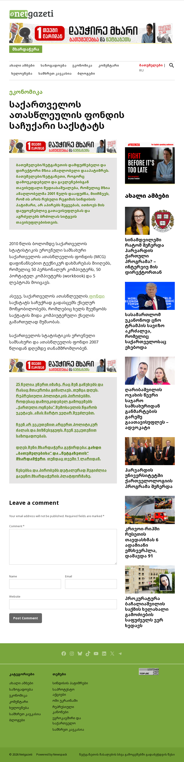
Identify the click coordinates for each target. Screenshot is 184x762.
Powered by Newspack (51, 754)
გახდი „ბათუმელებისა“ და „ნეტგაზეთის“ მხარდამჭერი (58, 453)
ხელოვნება (21, 73)
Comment (16, 526)
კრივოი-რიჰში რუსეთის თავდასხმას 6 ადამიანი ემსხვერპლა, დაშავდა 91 (142, 542)
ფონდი (96, 296)
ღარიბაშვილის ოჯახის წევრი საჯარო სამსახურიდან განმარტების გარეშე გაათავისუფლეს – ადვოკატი (147, 408)
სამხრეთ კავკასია (55, 73)
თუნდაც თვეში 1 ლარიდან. (74, 458)
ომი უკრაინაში (65, 700)
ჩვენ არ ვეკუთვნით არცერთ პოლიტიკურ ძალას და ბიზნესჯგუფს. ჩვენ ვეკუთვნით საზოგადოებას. (57, 430)
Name (13, 576)
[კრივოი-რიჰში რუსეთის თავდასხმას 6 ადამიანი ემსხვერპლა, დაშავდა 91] (150, 510)
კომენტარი (108, 65)
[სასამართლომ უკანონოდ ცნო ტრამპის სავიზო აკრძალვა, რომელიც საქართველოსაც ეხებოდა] (150, 296)
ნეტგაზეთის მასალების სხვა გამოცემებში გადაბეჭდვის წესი (127, 754)
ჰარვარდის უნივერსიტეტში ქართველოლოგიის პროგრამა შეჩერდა (149, 478)
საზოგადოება (53, 65)
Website (14, 596)
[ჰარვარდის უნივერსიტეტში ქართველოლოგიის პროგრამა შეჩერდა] (150, 452)
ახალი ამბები (22, 65)
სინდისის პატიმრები (70, 683)
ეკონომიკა (82, 65)
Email (68, 576)
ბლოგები (86, 73)
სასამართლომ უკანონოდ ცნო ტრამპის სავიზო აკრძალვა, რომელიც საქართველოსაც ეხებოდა (145, 330)
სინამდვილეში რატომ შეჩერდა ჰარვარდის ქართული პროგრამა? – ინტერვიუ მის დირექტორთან (144, 255)
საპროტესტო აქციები (63, 692)
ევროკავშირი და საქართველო (67, 720)
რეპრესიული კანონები (63, 709)
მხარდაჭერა (25, 49)
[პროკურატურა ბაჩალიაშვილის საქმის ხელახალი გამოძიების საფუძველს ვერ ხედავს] (150, 580)
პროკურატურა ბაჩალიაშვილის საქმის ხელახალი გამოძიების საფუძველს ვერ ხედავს (147, 611)
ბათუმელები (151, 65)
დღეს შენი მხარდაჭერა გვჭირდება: (52, 447)
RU (141, 70)
